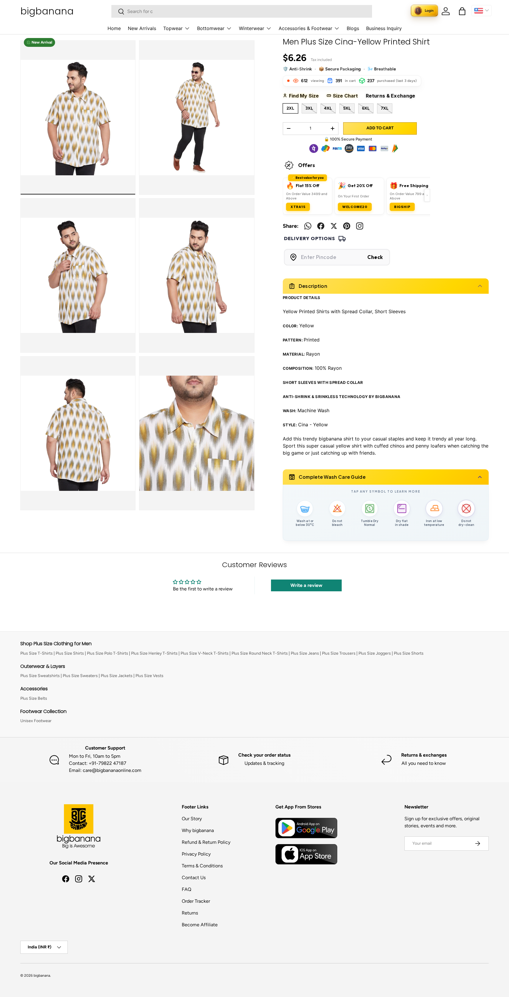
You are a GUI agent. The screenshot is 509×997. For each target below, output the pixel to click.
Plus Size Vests (149, 675)
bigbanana (42, 975)
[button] (462, 11)
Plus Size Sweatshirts (40, 675)
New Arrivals (142, 28)
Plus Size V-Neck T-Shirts (205, 653)
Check (375, 257)
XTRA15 (297, 207)
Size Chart (347, 95)
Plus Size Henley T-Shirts (154, 653)
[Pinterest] (346, 226)
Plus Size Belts (33, 698)
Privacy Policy (196, 854)
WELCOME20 (354, 207)
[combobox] (241, 11)
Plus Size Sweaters (80, 675)
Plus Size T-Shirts (36, 653)
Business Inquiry (384, 28)
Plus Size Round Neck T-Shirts (260, 653)
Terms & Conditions (202, 866)
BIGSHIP (402, 207)
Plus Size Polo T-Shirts (107, 653)
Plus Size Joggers (374, 653)
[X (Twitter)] (333, 226)
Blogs (353, 28)
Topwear (173, 28)
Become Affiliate (200, 924)
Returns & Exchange (393, 96)
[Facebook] (320, 226)
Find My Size (306, 95)
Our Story (192, 818)
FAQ (186, 889)
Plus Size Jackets (117, 675)
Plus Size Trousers (339, 653)
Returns (190, 913)
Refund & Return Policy (206, 842)
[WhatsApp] (307, 226)
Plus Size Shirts (70, 653)
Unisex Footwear (36, 720)
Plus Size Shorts (409, 653)
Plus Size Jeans (305, 653)
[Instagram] (359, 226)
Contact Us (194, 877)
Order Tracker (196, 901)
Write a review (306, 585)
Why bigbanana (198, 830)
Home (114, 28)
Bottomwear (210, 28)
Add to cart (380, 128)
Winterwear (251, 28)
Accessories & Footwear (305, 28)
